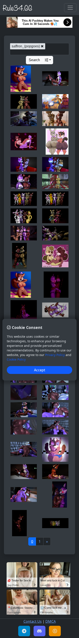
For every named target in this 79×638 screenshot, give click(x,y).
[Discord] (39, 631)
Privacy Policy (55, 355)
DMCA (50, 621)
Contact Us (32, 621)
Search (34, 60)
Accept (39, 370)
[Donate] (55, 631)
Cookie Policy (16, 359)
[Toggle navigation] (70, 7)
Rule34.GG (17, 7)
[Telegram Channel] (24, 631)
